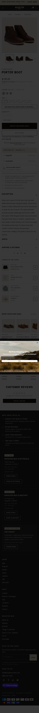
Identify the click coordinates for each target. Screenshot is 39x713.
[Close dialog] (37, 342)
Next (19, 361)
